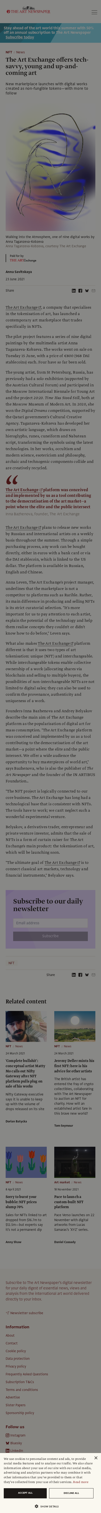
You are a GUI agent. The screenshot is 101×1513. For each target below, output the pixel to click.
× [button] (95, 1458)
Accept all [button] (25, 1493)
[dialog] (50, 1483)
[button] (48, 1506)
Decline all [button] (71, 1493)
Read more (80, 1482)
